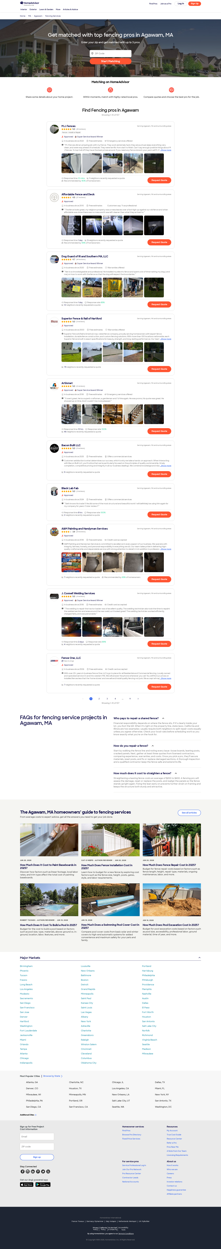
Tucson (23, 975)
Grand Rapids (88, 989)
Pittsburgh (147, 980)
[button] (71, 163)
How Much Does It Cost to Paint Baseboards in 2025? (48, 866)
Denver (24, 1016)
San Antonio (148, 1021)
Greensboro (87, 1035)
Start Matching (110, 61)
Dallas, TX (160, 1082)
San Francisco (27, 1007)
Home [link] (22, 16)
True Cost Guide (174, 1135)
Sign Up (195, 3)
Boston (84, 980)
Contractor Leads (130, 1177)
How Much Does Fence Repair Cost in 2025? (169, 865)
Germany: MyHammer (94, 1221)
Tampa (23, 1049)
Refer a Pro (172, 1143)
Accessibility (123, 1229)
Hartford (24, 1021)
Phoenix (24, 970)
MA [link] (29, 16)
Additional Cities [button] (27, 1115)
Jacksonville (26, 1035)
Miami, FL (160, 1088)
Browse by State (51, 1076)
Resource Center (174, 1139)
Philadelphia (148, 975)
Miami (23, 1040)
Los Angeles (26, 989)
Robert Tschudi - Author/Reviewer (37, 920)
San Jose (24, 1012)
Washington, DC (163, 1107)
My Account (172, 1130)
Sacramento (26, 998)
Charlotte (86, 1030)
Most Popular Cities (30, 1076)
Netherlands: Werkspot (127, 1221)
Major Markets (30, 958)
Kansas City (87, 1003)
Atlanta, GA (32, 1082)
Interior (23, 9)
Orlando (24, 1044)
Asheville (85, 1026)
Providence (148, 984)
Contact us (172, 1186)
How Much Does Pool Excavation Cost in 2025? (171, 924)
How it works (172, 1165)
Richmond (147, 1035)
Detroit (84, 984)
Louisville (85, 966)
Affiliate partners (174, 1194)
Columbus (86, 1058)
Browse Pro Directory (131, 1135)
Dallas (145, 1003)
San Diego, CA (33, 1107)
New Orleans (88, 970)
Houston (146, 1016)
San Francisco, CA (78, 1107)
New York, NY (162, 1094)
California (103, 1228)
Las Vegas (86, 1012)
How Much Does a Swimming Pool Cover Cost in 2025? (110, 926)
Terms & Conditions (126, 1234)
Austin (145, 998)
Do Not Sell (112, 1228)
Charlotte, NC (76, 1082)
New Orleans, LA (120, 1094)
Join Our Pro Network (131, 1169)
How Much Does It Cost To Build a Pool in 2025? (48, 925)
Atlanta (23, 1053)
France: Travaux (78, 1221)
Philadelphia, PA (34, 1100)
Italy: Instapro (111, 1221)
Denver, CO (32, 1088)
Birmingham (26, 966)
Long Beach (26, 984)
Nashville (146, 993)
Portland (146, 966)
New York (86, 1021)
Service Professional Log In (134, 1165)
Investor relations (174, 1182)
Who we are (172, 1169)
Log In (181, 3)
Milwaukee (147, 1053)
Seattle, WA (118, 1107)
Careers (170, 1173)
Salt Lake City (149, 1026)
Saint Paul (86, 998)
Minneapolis (87, 993)
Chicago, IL (118, 1082)
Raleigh (85, 1040)
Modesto (24, 993)
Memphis (147, 989)
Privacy (95, 1228)
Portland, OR (75, 1100)
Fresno (23, 980)
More (58, 9)
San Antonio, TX (163, 1100)
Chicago (24, 1058)
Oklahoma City (88, 1063)
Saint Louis (86, 1007)
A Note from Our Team (176, 1151)
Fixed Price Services (131, 1139)
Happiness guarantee (176, 1190)
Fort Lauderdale (28, 1030)
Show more (166, 150)
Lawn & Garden (46, 9)
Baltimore (86, 975)
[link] (110, 129)
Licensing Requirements (177, 1155)
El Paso (146, 1007)
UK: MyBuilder (144, 1221)
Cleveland (86, 1053)
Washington (26, 1026)
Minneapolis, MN (77, 1094)
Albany (84, 1016)
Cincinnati (86, 1049)
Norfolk (146, 1030)
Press (169, 1177)
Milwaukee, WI (33, 1094)
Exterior (33, 9)
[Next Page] (138, 698)
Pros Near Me (173, 1147)
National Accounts (130, 1182)
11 (130, 699)
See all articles (189, 812)
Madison (146, 1049)
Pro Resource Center (131, 1173)
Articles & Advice (70, 9)
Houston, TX (75, 1088)
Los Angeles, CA (120, 1088)
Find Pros (126, 1130)
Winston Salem (89, 1044)
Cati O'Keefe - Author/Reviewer (96, 860)
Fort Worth (148, 1012)
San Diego (25, 1003)
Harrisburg (147, 970)
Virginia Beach (149, 1040)
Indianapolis (26, 1063)
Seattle (146, 1044)
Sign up (37, 1157)
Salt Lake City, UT (121, 1100)
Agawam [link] (38, 16)
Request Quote (159, 180)
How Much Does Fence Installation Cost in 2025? (106, 867)
